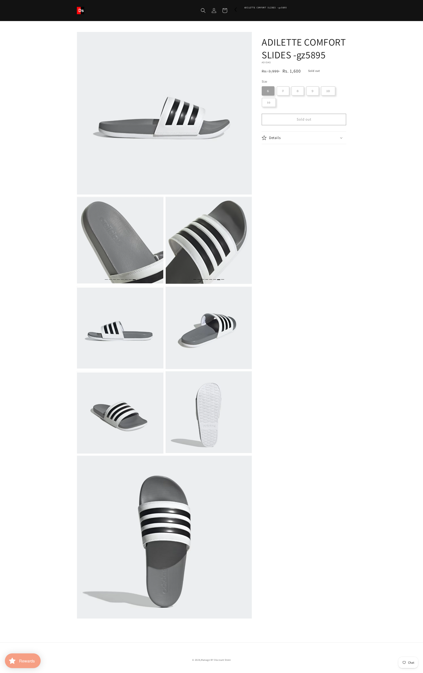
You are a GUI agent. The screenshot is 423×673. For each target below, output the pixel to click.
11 (268, 102)
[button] (203, 10)
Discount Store (222, 659)
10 (328, 91)
